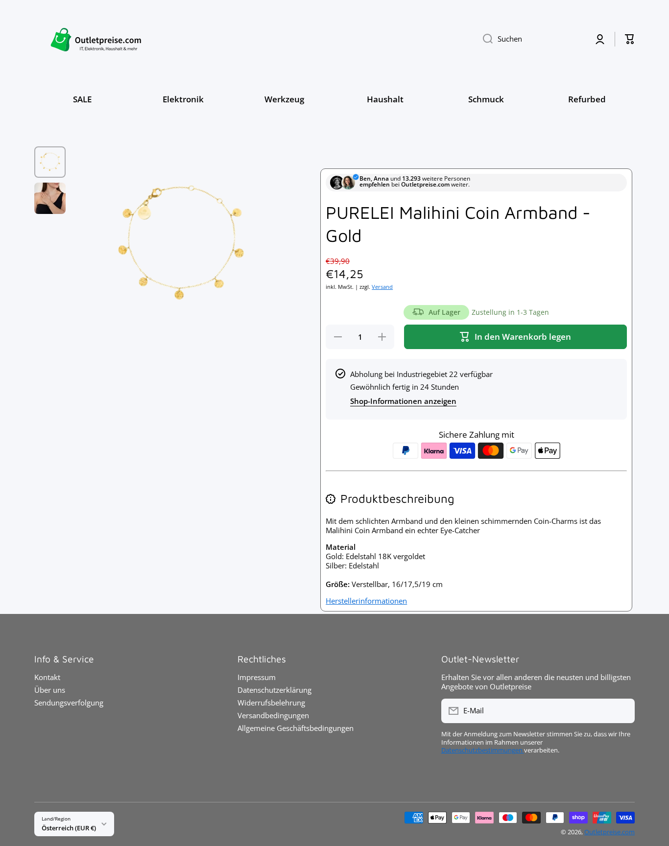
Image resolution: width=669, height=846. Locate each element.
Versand (382, 286)
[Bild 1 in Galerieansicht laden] (50, 162)
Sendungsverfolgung (68, 702)
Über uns (49, 690)
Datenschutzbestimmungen (482, 750)
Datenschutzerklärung (274, 690)
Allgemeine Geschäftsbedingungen (296, 728)
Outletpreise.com (609, 832)
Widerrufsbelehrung (271, 702)
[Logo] (95, 39)
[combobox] (530, 39)
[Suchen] (484, 39)
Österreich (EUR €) (69, 827)
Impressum (257, 677)
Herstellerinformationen (366, 601)
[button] (630, 39)
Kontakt (47, 677)
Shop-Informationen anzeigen (403, 401)
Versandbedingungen (273, 715)
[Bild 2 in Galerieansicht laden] (50, 198)
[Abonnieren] (622, 711)
